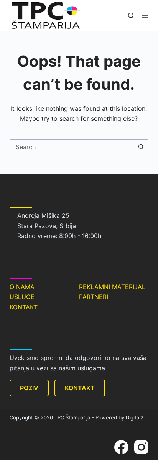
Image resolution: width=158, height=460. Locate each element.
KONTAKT (24, 307)
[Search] (131, 15)
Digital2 (134, 417)
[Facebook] (121, 447)
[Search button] (140, 147)
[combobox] (72, 146)
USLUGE (22, 297)
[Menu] (145, 15)
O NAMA (22, 287)
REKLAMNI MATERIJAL (112, 287)
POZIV (29, 388)
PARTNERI (93, 297)
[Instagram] (141, 447)
